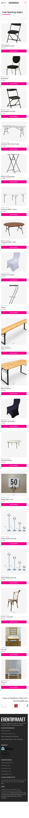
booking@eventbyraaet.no (8, 733)
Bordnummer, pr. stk (7, 499)
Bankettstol (4, 78)
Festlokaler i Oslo (5, 765)
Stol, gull (3, 649)
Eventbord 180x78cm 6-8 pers (10, 144)
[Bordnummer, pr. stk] (14, 483)
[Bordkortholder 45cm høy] (14, 561)
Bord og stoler (5, 44)
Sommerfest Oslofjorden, (7, 791)
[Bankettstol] (14, 65)
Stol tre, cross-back (7, 617)
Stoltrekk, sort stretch (7, 421)
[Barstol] (14, 294)
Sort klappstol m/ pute (7, 46)
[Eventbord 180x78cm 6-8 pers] (14, 131)
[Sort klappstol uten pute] (14, 98)
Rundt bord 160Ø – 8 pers (8, 242)
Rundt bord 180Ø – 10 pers (9, 209)
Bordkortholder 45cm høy (8, 577)
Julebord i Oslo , (5, 789)
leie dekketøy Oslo (16, 780)
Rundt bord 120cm (6, 460)
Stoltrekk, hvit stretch (7, 275)
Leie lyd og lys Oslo (14, 781)
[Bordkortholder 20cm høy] (14, 522)
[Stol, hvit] (14, 669)
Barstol (3, 307)
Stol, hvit (3, 682)
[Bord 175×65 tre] (14, 371)
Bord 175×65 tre (6, 388)
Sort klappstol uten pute (8, 111)
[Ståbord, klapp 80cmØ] (14, 163)
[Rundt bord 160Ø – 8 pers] (14, 229)
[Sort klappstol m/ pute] (14, 33)
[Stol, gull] (14, 636)
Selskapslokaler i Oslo (7, 762)
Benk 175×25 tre (6, 348)
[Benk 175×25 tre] (14, 331)
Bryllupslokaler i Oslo (6, 774)
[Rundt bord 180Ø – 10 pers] (14, 196)
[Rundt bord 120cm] (14, 444)
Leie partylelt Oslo (6, 780)
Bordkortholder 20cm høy (8, 538)
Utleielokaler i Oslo (6, 768)
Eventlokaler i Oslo (6, 771)
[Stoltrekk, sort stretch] (14, 408)
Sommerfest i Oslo (15, 789)
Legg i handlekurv (14, 51)
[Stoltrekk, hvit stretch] (14, 262)
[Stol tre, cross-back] (14, 601)
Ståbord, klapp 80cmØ (7, 176)
